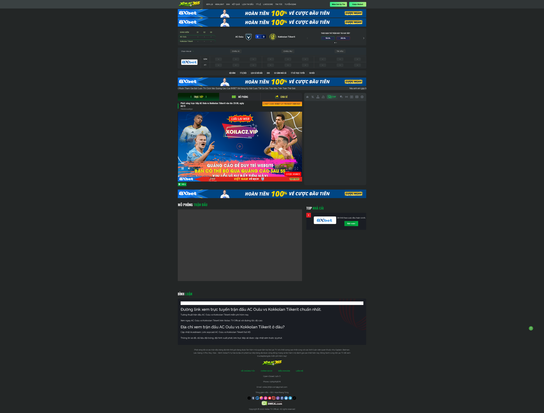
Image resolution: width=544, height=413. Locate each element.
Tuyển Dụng (290, 4)
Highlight (219, 4)
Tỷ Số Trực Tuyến (298, 72)
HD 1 (184, 184)
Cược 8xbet (357, 4)
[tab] (198, 97)
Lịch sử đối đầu (257, 72)
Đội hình (232, 72)
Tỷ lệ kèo (243, 72)
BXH (228, 4)
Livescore (268, 4)
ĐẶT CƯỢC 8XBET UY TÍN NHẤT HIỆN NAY (282, 104)
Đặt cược (351, 223)
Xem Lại (209, 4)
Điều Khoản (284, 371)
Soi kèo (312, 72)
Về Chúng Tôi (248, 371)
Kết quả (236, 4)
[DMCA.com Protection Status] (272, 403)
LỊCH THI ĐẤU (248, 4)
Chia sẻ (284, 97)
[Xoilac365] (189, 4)
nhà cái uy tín (338, 4)
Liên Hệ (299, 371)
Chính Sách (266, 371)
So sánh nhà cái (280, 72)
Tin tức (278, 4)
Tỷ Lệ (258, 4)
